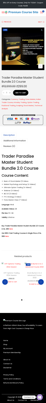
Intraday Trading (20, 102)
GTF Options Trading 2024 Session (12, 274)
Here (11, 229)
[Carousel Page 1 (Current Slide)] (21, 300)
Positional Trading (8, 105)
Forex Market (30, 99)
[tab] (23, 135)
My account (8, 348)
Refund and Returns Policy (13, 383)
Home (5, 340)
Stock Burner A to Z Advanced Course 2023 (34, 275)
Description (9, 135)
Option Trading (33, 102)
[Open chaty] (40, 397)
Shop (5, 344)
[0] (41, 12)
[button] (42, 30)
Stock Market (29, 105)
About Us (6, 360)
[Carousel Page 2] (24, 300)
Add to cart (20, 93)
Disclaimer (7, 368)
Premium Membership (12, 352)
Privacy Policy (8, 375)
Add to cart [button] (12, 282)
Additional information (14, 140)
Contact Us (7, 364)
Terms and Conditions (12, 379)
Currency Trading (18, 99)
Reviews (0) (9, 146)
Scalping (19, 105)
